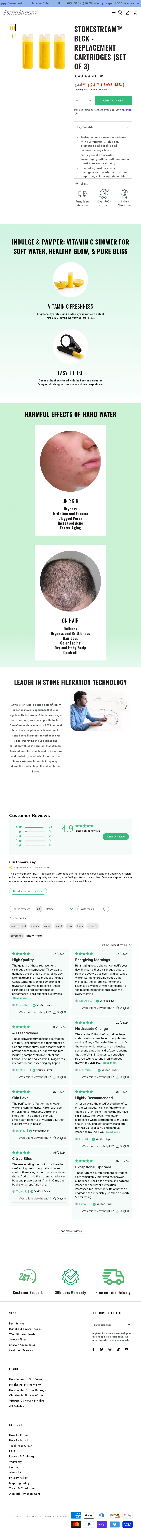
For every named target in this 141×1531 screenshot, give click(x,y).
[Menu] (114, 12)
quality (35, 926)
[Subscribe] (130, 1325)
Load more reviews (70, 1231)
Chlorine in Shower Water (26, 1395)
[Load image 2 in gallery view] (12, 36)
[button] (120, 12)
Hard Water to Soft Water (26, 1379)
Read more (20, 998)
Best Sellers (16, 1323)
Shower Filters (18, 1339)
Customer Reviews (21, 1350)
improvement (18, 926)
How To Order (18, 1435)
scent (59, 926)
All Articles (16, 1406)
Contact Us (16, 1467)
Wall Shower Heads (22, 1334)
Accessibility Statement (24, 1494)
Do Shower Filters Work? (25, 1385)
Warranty (15, 1462)
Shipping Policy (19, 1483)
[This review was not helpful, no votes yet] (61, 1012)
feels (80, 926)
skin (69, 926)
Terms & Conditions (22, 1488)
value (47, 926)
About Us (15, 1472)
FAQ (12, 1451)
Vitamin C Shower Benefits (26, 1400)
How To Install (18, 1440)
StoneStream (29, 1516)
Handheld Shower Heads (25, 1329)
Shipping (79, 89)
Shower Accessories (22, 1345)
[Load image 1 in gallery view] (12, 27)
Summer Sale (40, 3)
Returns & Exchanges (23, 1456)
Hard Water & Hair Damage (27, 1390)
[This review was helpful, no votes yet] (54, 1012)
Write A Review (115, 836)
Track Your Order (20, 1446)
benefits (92, 926)
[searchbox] (22, 909)
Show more (34, 936)
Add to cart (113, 100)
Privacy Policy (18, 1478)
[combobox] (59, 909)
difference (17, 936)
